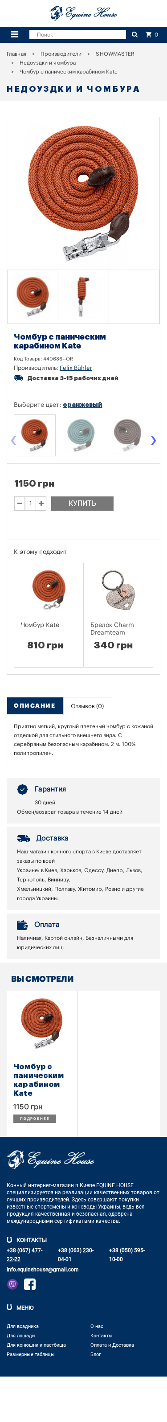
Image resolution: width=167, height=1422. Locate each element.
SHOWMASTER (115, 54)
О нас (96, 1326)
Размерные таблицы (31, 1354)
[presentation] (13, 441)
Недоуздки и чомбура (48, 63)
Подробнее (34, 1119)
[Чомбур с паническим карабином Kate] (33, 297)
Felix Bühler (76, 368)
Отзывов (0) (87, 706)
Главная (16, 54)
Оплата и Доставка (112, 1345)
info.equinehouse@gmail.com (43, 1269)
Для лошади (21, 1336)
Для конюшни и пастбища (36, 1345)
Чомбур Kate (40, 625)
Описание (34, 706)
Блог (95, 1354)
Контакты (101, 1336)
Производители (61, 54)
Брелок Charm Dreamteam (112, 629)
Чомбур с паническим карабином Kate (38, 1080)
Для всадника (23, 1326)
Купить (82, 503)
